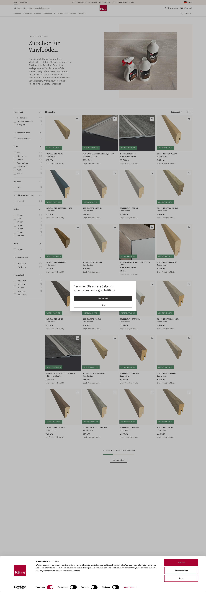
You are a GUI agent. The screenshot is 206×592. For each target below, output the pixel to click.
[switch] (73, 587)
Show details (129, 587)
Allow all (181, 563)
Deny (181, 578)
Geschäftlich (103, 298)
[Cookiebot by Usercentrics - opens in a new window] (20, 587)
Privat (103, 305)
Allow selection (181, 570)
